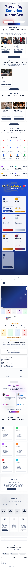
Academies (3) (5, 284)
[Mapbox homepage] (2, 307)
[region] (14, 297)
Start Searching (4, 530)
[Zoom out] (26, 288)
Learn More (6, 118)
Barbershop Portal (24, 561)
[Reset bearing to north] (26, 289)
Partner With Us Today (14, 89)
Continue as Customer (19, 21)
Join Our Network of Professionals (14, 56)
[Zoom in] (26, 287)
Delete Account (3, 562)
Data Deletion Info (3, 563)
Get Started (6, 438)
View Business (6, 84)
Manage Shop (23, 530)
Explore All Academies (14, 124)
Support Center (3, 561)
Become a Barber (13, 530)
